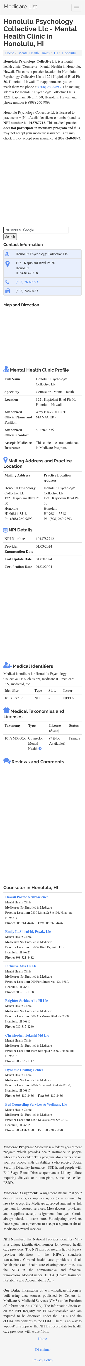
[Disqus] (42, 823)
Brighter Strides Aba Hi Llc (26, 1000)
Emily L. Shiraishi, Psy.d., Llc (28, 931)
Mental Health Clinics (34, 52)
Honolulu (69, 52)
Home (9, 52)
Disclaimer (43, 1349)
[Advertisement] (42, 184)
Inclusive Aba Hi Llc (20, 965)
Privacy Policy (42, 1359)
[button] (40, 748)
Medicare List (20, 5)
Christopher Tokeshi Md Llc (27, 1035)
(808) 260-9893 (49, 86)
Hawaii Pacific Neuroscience (26, 896)
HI (56, 52)
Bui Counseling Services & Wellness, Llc (36, 1104)
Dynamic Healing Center (24, 1069)
